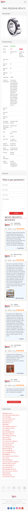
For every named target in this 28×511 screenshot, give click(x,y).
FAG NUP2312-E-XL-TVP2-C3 (10, 456)
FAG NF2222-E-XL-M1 (8, 476)
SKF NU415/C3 (6, 437)
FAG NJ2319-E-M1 (7, 467)
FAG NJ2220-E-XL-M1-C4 (9, 426)
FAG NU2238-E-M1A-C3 (9, 452)
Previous (6, 26)
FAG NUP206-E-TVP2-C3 (9, 435)
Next (21, 26)
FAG (11, 49)
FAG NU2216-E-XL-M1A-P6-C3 (10, 415)
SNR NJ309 (5, 424)
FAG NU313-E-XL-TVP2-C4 (10, 471)
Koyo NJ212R (6, 430)
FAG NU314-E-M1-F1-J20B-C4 (10, 461)
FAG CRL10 (5, 458)
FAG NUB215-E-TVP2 (8, 428)
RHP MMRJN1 (6, 454)
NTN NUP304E (6, 417)
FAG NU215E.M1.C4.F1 (8, 419)
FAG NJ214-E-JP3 (7, 445)
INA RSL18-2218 (6, 474)
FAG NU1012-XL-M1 (8, 443)
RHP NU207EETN (7, 448)
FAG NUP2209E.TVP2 (8, 432)
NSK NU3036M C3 (7, 460)
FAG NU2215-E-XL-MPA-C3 (10, 441)
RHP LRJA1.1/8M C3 (8, 434)
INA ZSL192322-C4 (7, 420)
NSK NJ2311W (6, 473)
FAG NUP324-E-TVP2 (8, 447)
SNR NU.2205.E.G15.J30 (8, 463)
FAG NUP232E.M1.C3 (8, 465)
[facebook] (8, 508)
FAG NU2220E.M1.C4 (8, 450)
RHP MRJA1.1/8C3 (7, 413)
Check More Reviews (14, 402)
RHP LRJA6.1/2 (6, 422)
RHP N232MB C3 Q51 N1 (9, 469)
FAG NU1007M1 (6, 439)
